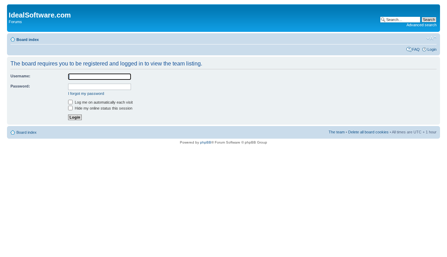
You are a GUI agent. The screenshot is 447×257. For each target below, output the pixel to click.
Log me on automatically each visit (103, 102)
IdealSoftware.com (40, 15)
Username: (20, 76)
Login (432, 49)
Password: (20, 86)
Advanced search (421, 25)
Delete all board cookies (368, 132)
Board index (27, 39)
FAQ (416, 49)
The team (337, 132)
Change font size (431, 38)
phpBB (205, 142)
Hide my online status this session (103, 108)
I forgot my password (86, 93)
